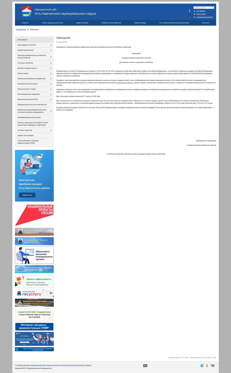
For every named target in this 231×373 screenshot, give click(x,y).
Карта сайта (201, 14)
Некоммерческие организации (29, 117)
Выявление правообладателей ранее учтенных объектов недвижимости (32, 111)
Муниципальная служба (27, 89)
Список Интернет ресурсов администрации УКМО (28, 142)
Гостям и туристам (25, 130)
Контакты (205, 23)
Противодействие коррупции (29, 94)
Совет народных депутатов (52, 23)
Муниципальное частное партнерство (32, 105)
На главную (201, 11)
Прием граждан (140, 23)
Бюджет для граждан (26, 135)
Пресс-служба (23, 73)
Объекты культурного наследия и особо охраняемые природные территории (33, 124)
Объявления (21, 29)
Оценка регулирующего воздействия (31, 79)
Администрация (82, 23)
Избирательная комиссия (111, 23)
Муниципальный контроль (28, 84)
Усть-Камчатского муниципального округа (65, 11)
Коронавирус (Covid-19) (27, 45)
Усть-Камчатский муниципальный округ (174, 23)
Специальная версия (205, 17)
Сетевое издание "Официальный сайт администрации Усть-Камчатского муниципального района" (54, 365)
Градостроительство (25, 50)
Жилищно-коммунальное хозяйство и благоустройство (32, 56)
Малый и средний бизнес (27, 68)
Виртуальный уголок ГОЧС (28, 99)
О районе (25, 23)
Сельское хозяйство (25, 63)
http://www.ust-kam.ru (125, 83)
